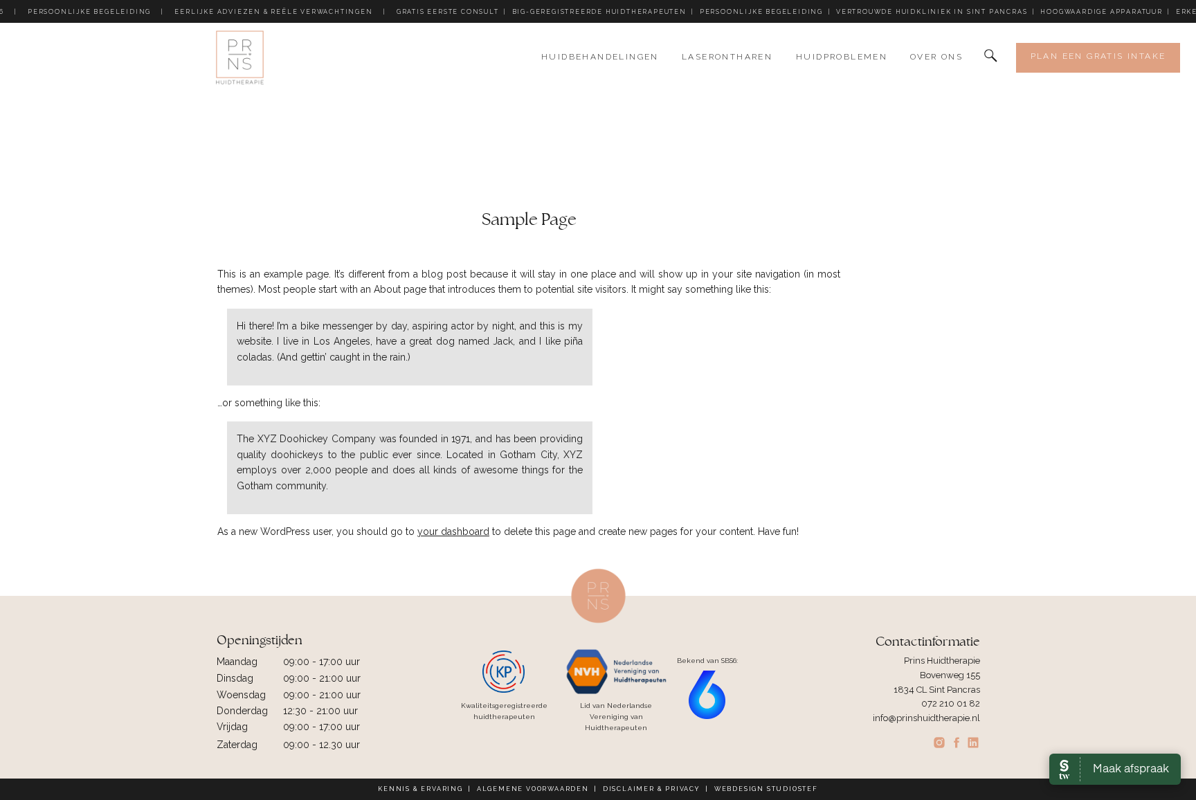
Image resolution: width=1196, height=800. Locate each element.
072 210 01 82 (950, 703)
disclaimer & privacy (651, 788)
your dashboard (453, 531)
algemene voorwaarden (533, 788)
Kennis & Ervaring (420, 788)
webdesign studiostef (766, 788)
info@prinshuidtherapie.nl (926, 718)
